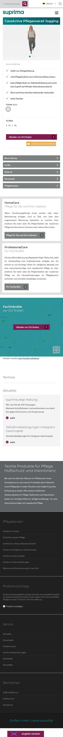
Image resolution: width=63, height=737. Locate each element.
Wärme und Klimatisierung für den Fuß (21, 568)
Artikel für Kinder (11, 531)
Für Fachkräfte (13, 286)
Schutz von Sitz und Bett (14, 556)
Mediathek (8, 658)
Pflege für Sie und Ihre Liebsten (21, 235)
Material (8, 172)
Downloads (9, 179)
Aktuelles (7, 634)
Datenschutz (8, 698)
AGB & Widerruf (10, 692)
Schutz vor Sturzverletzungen (16, 562)
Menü (56, 13)
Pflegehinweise (11, 185)
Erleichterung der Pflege (14, 537)
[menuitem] (14, 3)
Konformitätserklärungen (14, 652)
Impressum (8, 704)
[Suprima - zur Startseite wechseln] (13, 12)
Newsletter (8, 665)
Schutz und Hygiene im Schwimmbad (19, 549)
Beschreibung (10, 158)
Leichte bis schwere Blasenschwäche (19, 543)
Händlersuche (9, 646)
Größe (7, 165)
